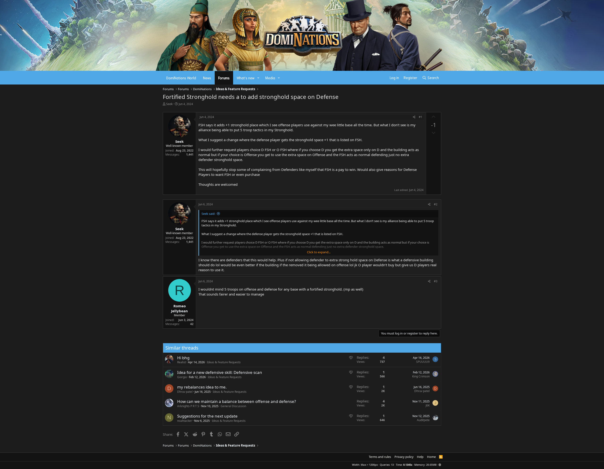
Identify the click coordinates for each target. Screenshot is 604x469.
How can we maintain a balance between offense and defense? (236, 401)
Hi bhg (183, 357)
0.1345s (407, 464)
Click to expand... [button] (319, 252)
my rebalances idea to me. (202, 387)
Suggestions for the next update (207, 416)
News (207, 77)
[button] (258, 78)
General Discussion (233, 406)
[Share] (414, 117)
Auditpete (423, 420)
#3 (435, 281)
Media (270, 77)
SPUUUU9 (423, 362)
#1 (420, 117)
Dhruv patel (185, 392)
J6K (428, 405)
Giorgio (182, 377)
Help (420, 457)
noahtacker (184, 421)
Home (431, 457)
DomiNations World (181, 77)
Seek (169, 104)
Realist (181, 362)
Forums (224, 77)
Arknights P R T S (188, 406)
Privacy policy (404, 457)
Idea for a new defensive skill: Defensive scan (219, 372)
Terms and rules (380, 457)
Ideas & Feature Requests (224, 362)
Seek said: (208, 213)
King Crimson (421, 376)
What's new (246, 77)
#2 (435, 204)
